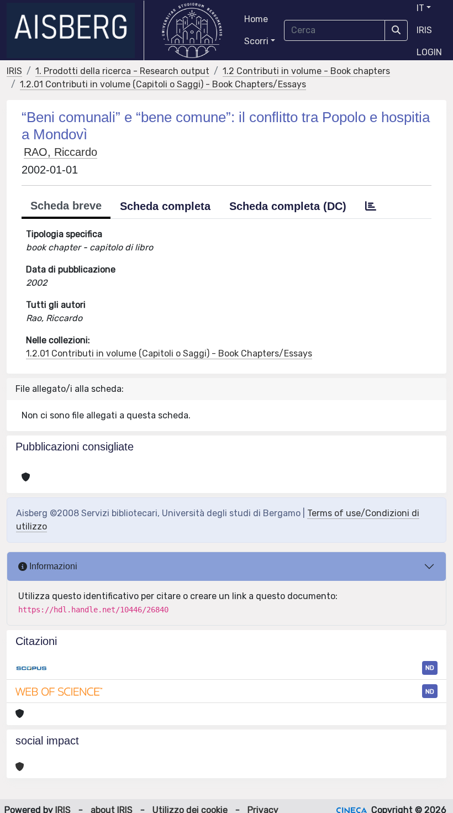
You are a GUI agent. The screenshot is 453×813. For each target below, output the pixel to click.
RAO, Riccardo (60, 152)
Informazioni (52, 566)
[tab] (371, 206)
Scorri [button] (256, 41)
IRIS (424, 30)
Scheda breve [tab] (66, 206)
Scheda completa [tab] (165, 206)
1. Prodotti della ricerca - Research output (122, 71)
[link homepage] (75, 30)
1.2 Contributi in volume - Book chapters (306, 71)
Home (256, 19)
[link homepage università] (192, 30)
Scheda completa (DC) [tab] (287, 206)
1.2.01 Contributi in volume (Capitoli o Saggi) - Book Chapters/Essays (163, 84)
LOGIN (429, 52)
